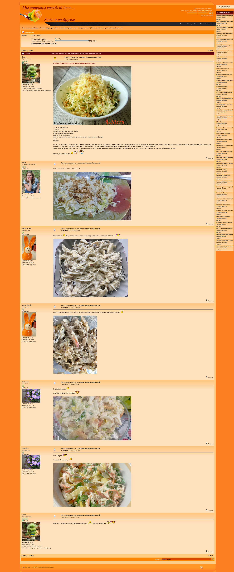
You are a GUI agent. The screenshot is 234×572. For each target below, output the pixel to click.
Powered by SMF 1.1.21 (28, 567)
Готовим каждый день (47, 28)
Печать (210, 50)
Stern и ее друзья (59, 19)
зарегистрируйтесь (205, 11)
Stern (88, 28)
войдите (193, 11)
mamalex (25, 382)
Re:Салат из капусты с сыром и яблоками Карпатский (80, 163)
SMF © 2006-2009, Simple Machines (44, 567)
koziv (24, 162)
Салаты (76, 28)
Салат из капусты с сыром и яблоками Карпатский (106, 28)
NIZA (219, 25)
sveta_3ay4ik (26, 228)
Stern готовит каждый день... (64, 28)
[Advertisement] (10, 41)
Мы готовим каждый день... (48, 7)
